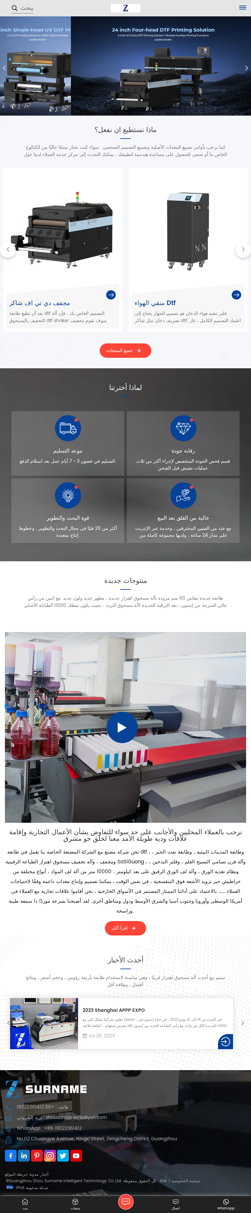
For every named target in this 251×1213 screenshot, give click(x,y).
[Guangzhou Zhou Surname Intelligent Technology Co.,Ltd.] (126, 8)
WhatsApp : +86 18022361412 (49, 1128)
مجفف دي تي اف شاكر (39, 303)
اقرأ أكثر (119, 928)
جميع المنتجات (119, 350)
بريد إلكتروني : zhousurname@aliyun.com (62, 1117)
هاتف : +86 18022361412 (42, 1107)
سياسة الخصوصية (185, 1181)
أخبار (44, 1174)
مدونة (33, 1174)
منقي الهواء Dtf (155, 303)
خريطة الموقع (16, 1174)
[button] (246, 68)
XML (163, 1181)
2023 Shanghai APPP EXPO (114, 1010)
